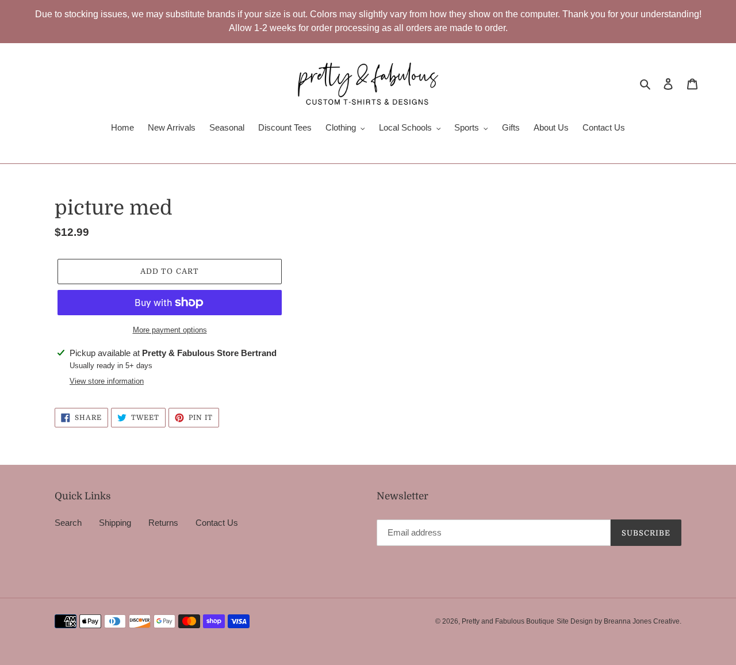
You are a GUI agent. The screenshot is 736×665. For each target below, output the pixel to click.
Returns (163, 523)
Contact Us (216, 523)
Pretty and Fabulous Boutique (508, 621)
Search (68, 523)
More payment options (170, 330)
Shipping (115, 523)
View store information (107, 381)
